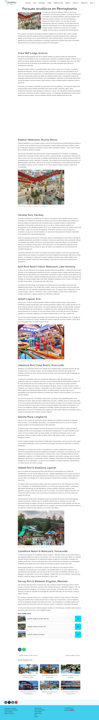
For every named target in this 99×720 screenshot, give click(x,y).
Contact (36, 716)
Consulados (41, 3)
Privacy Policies (38, 711)
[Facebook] (20, 649)
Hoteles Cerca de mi (9, 713)
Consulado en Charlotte (10, 708)
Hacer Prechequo (8, 711)
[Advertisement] (49, 117)
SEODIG (72, 710)
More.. (91, 3)
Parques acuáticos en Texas (73, 655)
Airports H (83, 3)
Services (75, 3)
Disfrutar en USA (58, 3)
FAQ (35, 715)
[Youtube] (16, 702)
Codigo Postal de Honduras (11, 710)
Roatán (49, 3)
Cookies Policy (38, 713)
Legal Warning (37, 708)
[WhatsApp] (24, 649)
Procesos (28, 3)
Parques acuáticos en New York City (28, 655)
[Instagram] (12, 702)
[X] (9, 702)
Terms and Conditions (39, 709)
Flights (67, 3)
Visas (34, 3)
